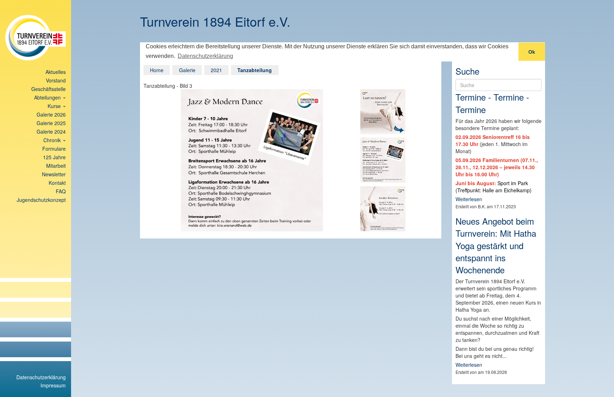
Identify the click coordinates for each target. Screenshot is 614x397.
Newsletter (54, 174)
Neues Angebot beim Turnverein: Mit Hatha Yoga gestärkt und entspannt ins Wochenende (496, 245)
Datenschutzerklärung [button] (205, 56)
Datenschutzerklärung (41, 377)
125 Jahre (54, 157)
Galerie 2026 (51, 114)
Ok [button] (531, 52)
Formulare (54, 148)
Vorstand (56, 80)
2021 (216, 70)
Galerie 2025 (51, 123)
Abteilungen (48, 97)
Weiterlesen (469, 199)
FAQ (61, 191)
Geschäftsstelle (48, 88)
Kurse (55, 105)
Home (156, 70)
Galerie (187, 70)
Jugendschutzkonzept (41, 199)
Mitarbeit (56, 165)
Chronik (52, 140)
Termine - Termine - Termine (492, 103)
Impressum (53, 385)
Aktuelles (55, 71)
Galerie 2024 (51, 131)
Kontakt (57, 182)
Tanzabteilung (254, 70)
